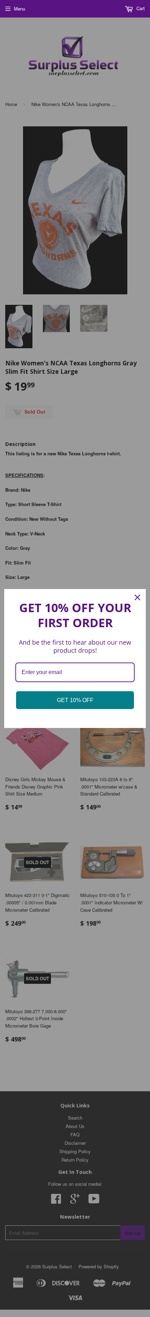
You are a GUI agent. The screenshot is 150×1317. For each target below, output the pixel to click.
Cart (140, 8)
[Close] (137, 597)
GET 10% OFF (75, 700)
